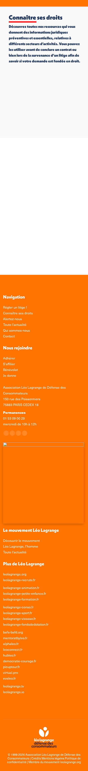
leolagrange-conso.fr (18, 607)
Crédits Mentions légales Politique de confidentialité (44, 760)
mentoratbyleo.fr (15, 638)
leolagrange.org (14, 574)
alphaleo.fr (11, 644)
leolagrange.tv (13, 686)
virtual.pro (10, 672)
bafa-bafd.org (13, 632)
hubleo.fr (9, 655)
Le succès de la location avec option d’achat (41, 173)
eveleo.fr (9, 678)
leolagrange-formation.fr (21, 599)
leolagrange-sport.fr (17, 613)
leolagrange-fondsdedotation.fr (26, 624)
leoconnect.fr (13, 649)
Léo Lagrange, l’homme (20, 546)
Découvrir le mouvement (21, 540)
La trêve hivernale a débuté (41, 253)
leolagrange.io (13, 692)
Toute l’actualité (14, 552)
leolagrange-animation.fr (21, 588)
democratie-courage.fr (19, 661)
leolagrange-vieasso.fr (19, 618)
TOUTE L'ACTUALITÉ (25, 189)
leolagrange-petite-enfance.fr (24, 593)
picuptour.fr (11, 667)
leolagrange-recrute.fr (19, 580)
